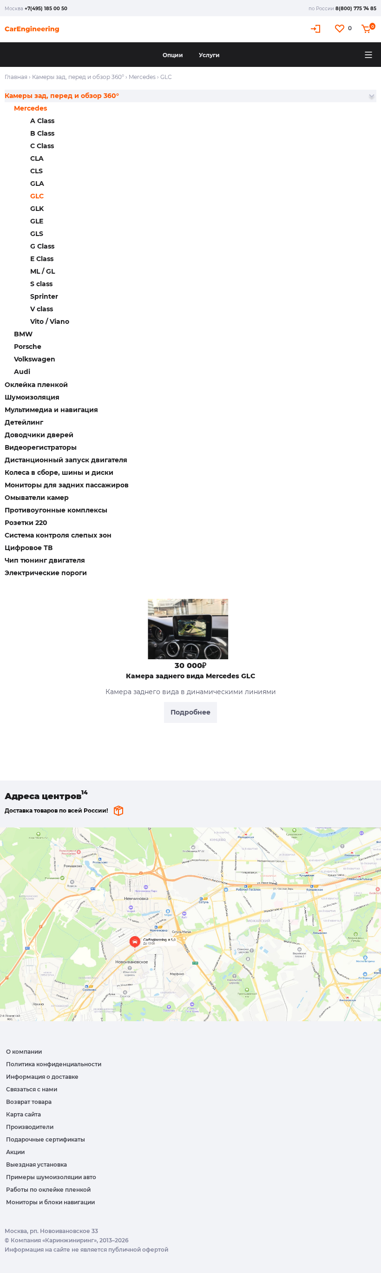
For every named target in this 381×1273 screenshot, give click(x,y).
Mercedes (142, 76)
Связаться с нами (31, 1089)
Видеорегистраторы (41, 447)
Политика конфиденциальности (53, 1064)
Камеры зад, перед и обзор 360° (78, 76)
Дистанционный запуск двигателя (66, 460)
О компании (24, 1051)
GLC (37, 196)
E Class (41, 259)
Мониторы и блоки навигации (50, 1202)
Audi (22, 371)
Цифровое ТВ (29, 548)
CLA (37, 158)
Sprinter (44, 296)
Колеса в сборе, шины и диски (59, 472)
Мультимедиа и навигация (51, 410)
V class (41, 309)
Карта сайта (23, 1114)
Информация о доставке (42, 1076)
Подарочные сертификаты (45, 1139)
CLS (36, 171)
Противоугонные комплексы (56, 510)
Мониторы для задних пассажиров (67, 485)
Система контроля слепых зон (58, 535)
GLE (36, 221)
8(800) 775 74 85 (355, 9)
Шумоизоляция (32, 397)
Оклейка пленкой (36, 385)
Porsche (27, 346)
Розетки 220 (26, 522)
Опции (173, 55)
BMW (23, 334)
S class (41, 284)
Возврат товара (29, 1101)
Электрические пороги (46, 573)
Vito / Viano (49, 321)
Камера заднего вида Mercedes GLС (190, 676)
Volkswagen (34, 359)
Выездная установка (36, 1164)
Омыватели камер (37, 497)
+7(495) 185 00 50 (46, 9)
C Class (42, 146)
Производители (29, 1126)
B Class (42, 133)
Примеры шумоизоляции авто (51, 1177)
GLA (37, 183)
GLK (37, 208)
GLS (36, 234)
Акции (15, 1151)
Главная (16, 76)
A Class (42, 121)
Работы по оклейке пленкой (48, 1189)
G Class (42, 246)
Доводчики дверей (39, 435)
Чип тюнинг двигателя (45, 560)
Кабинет (317, 28)
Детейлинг (24, 422)
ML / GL (42, 271)
